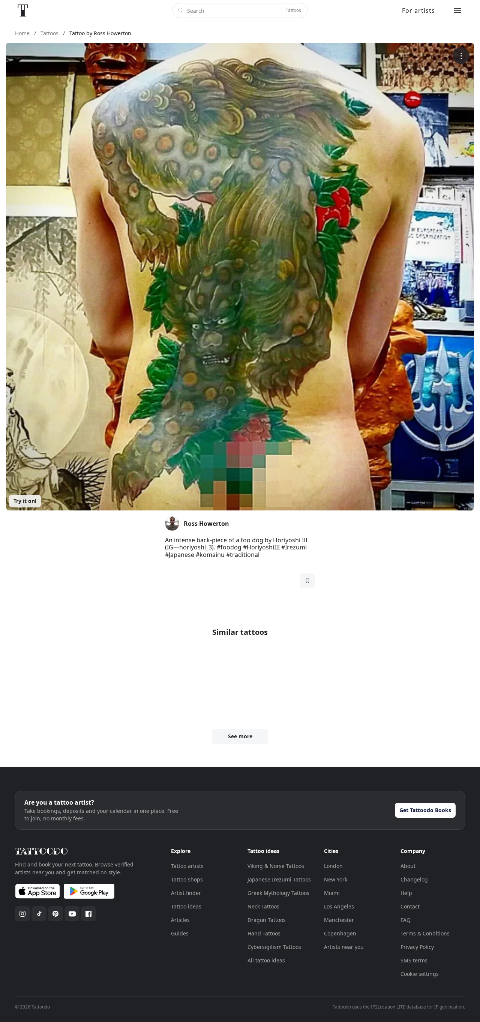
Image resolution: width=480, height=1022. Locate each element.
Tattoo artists (187, 865)
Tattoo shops (187, 879)
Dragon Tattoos (267, 919)
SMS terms (414, 960)
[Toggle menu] (457, 10)
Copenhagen (340, 933)
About (408, 865)
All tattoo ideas (266, 960)
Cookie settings (419, 973)
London (333, 865)
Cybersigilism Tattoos (274, 946)
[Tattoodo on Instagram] (22, 913)
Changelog (414, 879)
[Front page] (23, 10)
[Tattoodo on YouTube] (72, 913)
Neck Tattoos (263, 906)
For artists (418, 10)
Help (406, 892)
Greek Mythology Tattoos (278, 892)
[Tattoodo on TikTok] (39, 913)
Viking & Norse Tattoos (276, 865)
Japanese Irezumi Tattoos (279, 879)
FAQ (405, 919)
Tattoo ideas (186, 906)
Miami (332, 892)
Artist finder (186, 892)
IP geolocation (449, 1007)
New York (335, 879)
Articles (180, 919)
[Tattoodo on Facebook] (88, 913)
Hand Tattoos (264, 933)
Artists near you (344, 946)
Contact (410, 906)
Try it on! (25, 500)
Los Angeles (339, 906)
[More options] (461, 55)
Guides (180, 933)
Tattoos (293, 10)
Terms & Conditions (425, 933)
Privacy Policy (417, 946)
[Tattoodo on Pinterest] (55, 913)
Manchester (339, 919)
